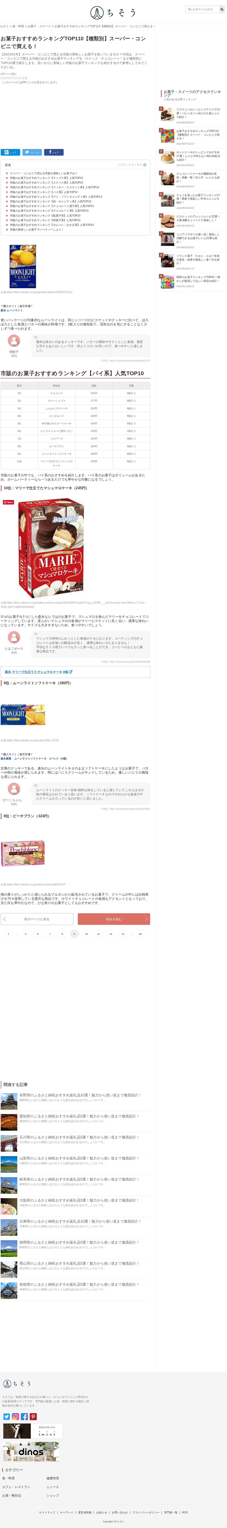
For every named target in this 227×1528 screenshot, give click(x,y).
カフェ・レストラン (16, 1487)
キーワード (66, 1512)
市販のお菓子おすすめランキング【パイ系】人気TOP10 (44, 192)
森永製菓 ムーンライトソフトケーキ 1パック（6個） (34, 758)
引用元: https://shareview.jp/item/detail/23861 (125, 808)
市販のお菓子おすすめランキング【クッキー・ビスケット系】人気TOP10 (55, 187)
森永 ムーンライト (12, 310)
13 (123, 934)
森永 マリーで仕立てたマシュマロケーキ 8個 (36, 672)
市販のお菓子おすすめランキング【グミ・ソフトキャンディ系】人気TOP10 (56, 196)
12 (111, 934)
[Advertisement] (75, 116)
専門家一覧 (171, 1512)
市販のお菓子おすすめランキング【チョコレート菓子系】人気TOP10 (52, 206)
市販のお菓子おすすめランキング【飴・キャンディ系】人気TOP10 (50, 201)
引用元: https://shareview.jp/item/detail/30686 (125, 661)
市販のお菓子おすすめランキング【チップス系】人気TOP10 (46, 178)
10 (86, 934)
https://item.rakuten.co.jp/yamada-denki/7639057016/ (39, 292)
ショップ (53, 1495)
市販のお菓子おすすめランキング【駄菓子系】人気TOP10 (45, 215)
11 (98, 934)
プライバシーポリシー (146, 1512)
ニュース (53, 1487)
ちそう (4, 26)
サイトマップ (47, 1512)
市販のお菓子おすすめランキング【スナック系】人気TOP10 (46, 182)
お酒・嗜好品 (11, 1495)
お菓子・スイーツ (39, 26)
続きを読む (114, 919)
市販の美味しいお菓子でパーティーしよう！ (37, 229)
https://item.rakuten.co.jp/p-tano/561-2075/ (33, 740)
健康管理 (53, 1478)
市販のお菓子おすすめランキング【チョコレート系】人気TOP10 (49, 210)
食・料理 (18, 26)
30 (140, 934)
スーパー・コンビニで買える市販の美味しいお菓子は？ (43, 173)
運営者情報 (85, 1512)
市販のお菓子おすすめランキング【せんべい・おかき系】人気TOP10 (52, 224)
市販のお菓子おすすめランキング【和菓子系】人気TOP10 (45, 220)
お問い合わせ (120, 1512)
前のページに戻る (36, 919)
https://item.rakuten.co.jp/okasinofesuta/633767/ (36, 884)
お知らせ (101, 1512)
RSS (185, 1512)
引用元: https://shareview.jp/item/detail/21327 (125, 360)
